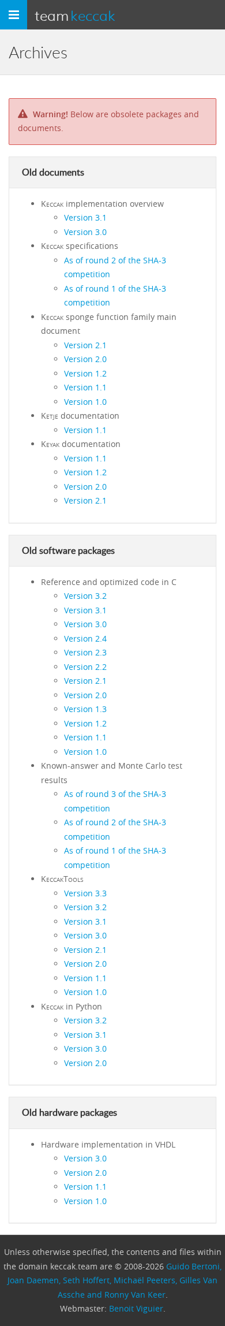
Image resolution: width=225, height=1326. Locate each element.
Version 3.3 (85, 893)
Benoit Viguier (136, 1308)
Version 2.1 (85, 345)
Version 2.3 (85, 652)
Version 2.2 (85, 666)
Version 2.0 (85, 358)
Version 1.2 (85, 373)
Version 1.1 (85, 387)
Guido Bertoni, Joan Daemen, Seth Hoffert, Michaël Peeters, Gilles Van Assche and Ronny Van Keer (114, 1280)
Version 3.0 (85, 231)
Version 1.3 (85, 708)
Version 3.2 (85, 595)
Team (75, 15)
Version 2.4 (85, 638)
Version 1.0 (85, 401)
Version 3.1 (85, 217)
